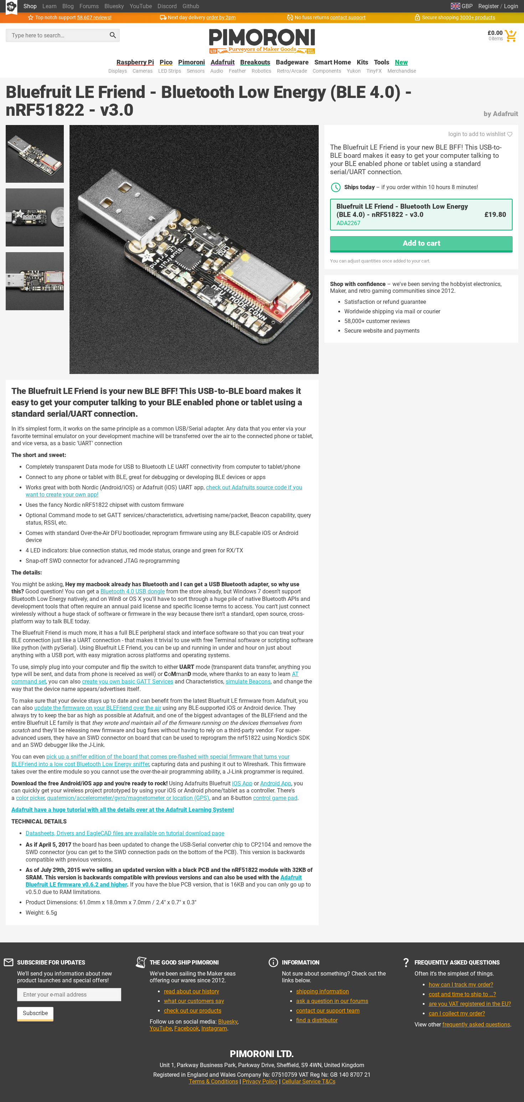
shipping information (322, 991)
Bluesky (114, 6)
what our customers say (194, 1001)
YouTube (141, 6)
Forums (89, 6)
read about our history (191, 991)
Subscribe (35, 1013)
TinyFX (374, 71)
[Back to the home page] (262, 41)
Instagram (214, 1028)
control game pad (275, 798)
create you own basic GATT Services (127, 681)
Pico (166, 62)
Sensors (196, 71)
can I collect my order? (457, 1013)
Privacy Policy (260, 1081)
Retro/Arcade (292, 71)
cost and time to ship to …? (462, 994)
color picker (30, 798)
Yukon (354, 71)
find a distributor (317, 1020)
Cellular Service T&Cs (308, 1081)
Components (327, 71)
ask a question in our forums (332, 1001)
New (401, 62)
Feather (237, 71)
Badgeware (292, 62)
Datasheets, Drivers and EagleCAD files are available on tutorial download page (125, 833)
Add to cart (421, 243)
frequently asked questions (476, 1024)
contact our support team (328, 1010)
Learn (49, 6)
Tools (381, 62)
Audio (216, 71)
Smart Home (332, 62)
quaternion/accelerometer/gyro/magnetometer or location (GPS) (128, 798)
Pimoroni (191, 62)
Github (191, 6)
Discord (167, 6)
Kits (362, 62)
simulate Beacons (248, 681)
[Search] (113, 35)
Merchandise (401, 71)
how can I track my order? (461, 984)
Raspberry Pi (135, 62)
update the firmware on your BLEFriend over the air (97, 708)
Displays (117, 71)
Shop (30, 6)
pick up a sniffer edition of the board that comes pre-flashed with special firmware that (155, 756)
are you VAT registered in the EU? (470, 1003)
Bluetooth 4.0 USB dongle (133, 591)
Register (488, 6)
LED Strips (169, 71)
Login (511, 6)
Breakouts (255, 62)
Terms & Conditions (213, 1081)
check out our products (192, 1010)
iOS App (242, 783)
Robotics (261, 71)
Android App (275, 783)
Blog (68, 6)
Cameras (143, 71)
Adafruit (223, 62)
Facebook (186, 1028)
